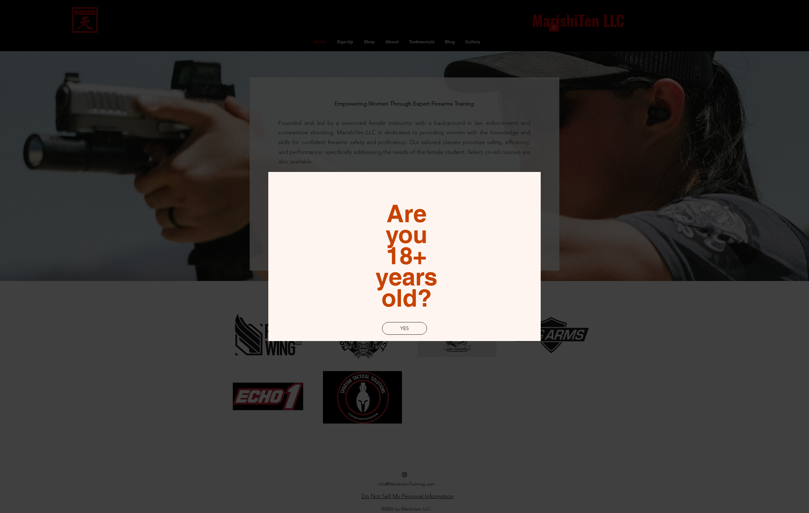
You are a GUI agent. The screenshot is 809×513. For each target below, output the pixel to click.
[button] (404, 328)
